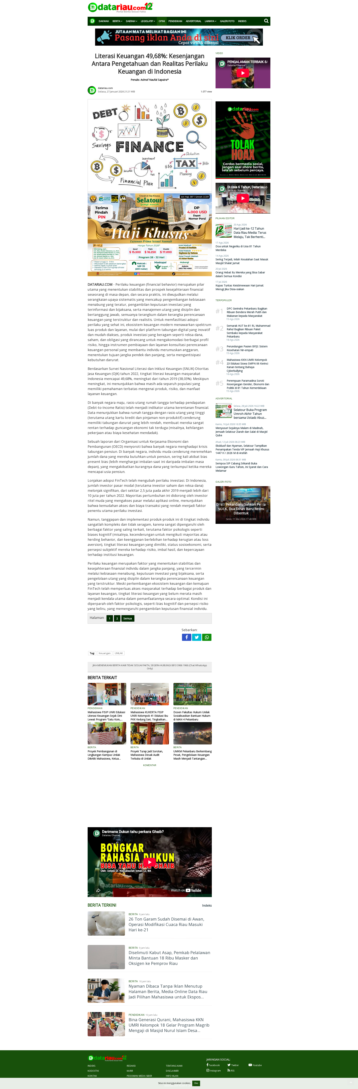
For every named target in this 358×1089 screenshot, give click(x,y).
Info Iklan (172, 1075)
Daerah (130, 21)
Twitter (235, 1065)
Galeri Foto (227, 21)
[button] (222, 505)
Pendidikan (175, 21)
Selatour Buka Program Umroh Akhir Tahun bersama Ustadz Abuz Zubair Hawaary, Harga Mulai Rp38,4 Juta (250, 417)
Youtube (257, 1065)
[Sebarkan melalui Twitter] (196, 637)
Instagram (215, 1070)
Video (219, 53)
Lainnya (209, 21)
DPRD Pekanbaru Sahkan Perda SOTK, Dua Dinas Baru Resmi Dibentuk (241, 508)
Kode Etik (93, 1070)
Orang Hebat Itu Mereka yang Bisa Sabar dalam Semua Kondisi (240, 274)
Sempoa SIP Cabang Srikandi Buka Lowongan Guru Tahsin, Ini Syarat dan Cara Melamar (242, 467)
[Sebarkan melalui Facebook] (186, 637)
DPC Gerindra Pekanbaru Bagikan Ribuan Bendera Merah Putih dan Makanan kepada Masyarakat (247, 312)
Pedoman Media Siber (139, 1075)
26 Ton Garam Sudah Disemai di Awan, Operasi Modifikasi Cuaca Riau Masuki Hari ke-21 (166, 924)
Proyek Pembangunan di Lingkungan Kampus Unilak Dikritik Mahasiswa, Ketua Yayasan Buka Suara (104, 754)
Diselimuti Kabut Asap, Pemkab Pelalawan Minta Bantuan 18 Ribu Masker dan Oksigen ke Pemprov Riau (169, 958)
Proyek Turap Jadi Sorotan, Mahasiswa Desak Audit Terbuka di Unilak (147, 754)
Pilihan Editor (225, 218)
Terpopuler (224, 300)
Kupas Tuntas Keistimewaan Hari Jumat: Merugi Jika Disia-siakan (240, 287)
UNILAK (119, 653)
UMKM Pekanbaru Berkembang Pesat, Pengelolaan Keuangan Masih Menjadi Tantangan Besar (192, 754)
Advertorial (193, 21)
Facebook (214, 1065)
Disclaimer (172, 1070)
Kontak (92, 1075)
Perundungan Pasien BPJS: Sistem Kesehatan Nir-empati (247, 348)
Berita (116, 21)
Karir (130, 1070)
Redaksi (131, 1065)
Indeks (242, 21)
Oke (196, 1083)
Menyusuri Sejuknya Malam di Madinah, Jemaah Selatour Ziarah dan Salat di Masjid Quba (241, 431)
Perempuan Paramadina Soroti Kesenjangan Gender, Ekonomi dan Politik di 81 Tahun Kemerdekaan (248, 384)
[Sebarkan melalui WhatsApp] (206, 637)
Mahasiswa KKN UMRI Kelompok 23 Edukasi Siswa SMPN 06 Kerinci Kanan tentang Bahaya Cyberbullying (247, 365)
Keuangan (105, 653)
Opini (162, 21)
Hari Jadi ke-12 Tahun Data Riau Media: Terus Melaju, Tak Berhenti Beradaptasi (250, 234)
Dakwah (104, 21)
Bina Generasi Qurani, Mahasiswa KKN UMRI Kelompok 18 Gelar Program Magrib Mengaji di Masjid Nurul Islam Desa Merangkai (169, 1027)
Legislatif (147, 21)
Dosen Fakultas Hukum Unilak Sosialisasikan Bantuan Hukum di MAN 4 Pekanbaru (191, 715)
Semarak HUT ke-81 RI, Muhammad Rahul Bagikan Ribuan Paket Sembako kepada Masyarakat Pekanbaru (248, 331)
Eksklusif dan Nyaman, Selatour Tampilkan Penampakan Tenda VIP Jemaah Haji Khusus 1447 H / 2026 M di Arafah (242, 449)
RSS (232, 1070)
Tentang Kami (174, 1065)
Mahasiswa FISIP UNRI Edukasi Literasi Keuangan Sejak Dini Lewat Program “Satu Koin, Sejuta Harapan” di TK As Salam (107, 715)
